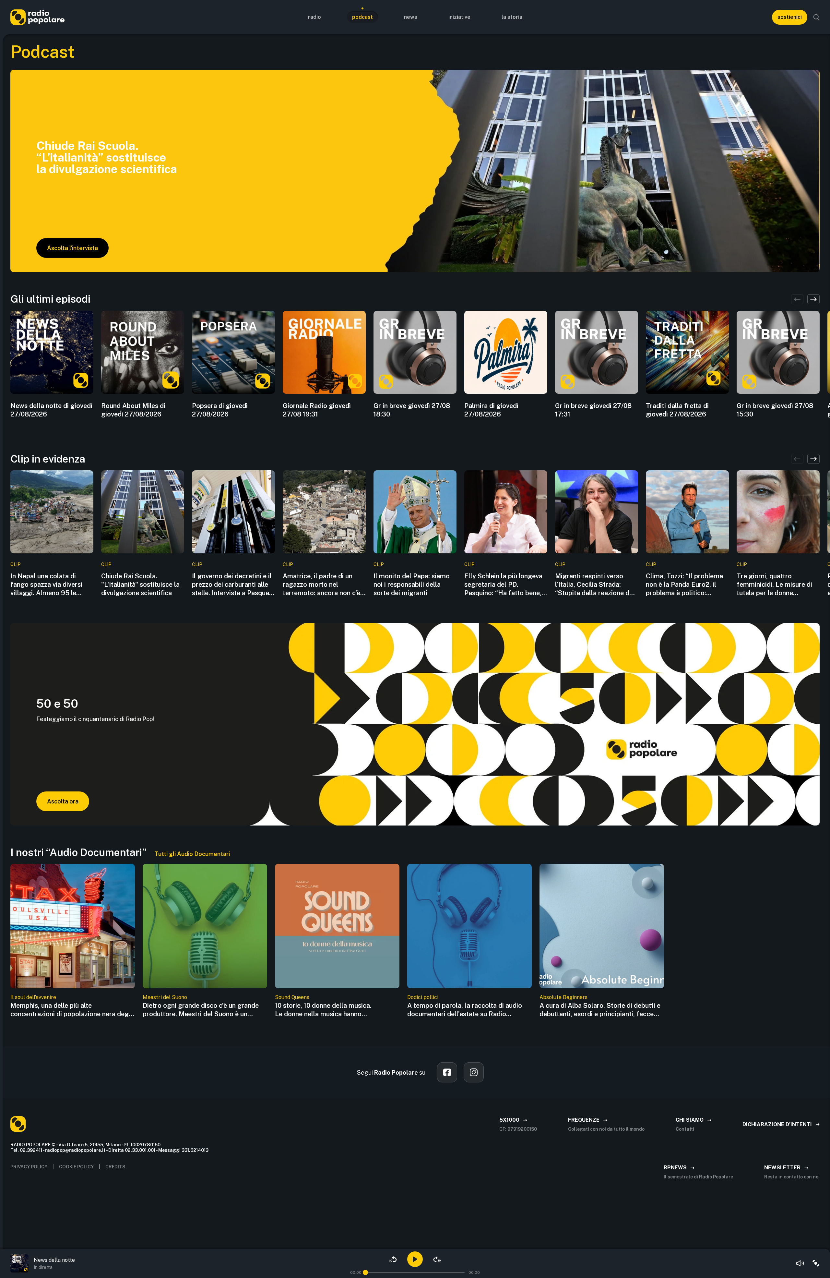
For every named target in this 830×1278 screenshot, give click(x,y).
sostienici (789, 17)
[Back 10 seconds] (393, 1259)
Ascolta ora (62, 801)
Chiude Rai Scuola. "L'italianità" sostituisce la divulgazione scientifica (140, 584)
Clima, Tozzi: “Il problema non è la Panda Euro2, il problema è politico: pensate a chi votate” (684, 584)
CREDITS (115, 1166)
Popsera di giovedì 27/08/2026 (220, 410)
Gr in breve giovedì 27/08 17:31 (593, 410)
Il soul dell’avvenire (33, 997)
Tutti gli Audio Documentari (192, 853)
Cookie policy (76, 1166)
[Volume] (800, 1263)
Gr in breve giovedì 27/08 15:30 (775, 410)
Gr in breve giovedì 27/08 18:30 (412, 410)
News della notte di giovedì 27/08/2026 (51, 410)
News (410, 17)
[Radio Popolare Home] (37, 17)
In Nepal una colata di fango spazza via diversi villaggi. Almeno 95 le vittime (46, 584)
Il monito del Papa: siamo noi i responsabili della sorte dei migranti (412, 584)
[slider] (365, 1272)
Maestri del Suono (165, 997)
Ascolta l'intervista (72, 248)
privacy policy (28, 1166)
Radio (314, 17)
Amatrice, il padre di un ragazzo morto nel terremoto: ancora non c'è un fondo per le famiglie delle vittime (321, 584)
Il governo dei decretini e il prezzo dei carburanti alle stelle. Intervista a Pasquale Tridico (233, 584)
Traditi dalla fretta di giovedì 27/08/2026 (677, 410)
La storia (512, 17)
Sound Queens (292, 997)
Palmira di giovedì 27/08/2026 (491, 410)
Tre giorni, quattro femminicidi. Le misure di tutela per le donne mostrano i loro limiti (774, 584)
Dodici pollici (422, 997)
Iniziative (459, 17)
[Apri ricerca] (816, 17)
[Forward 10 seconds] (437, 1259)
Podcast (362, 17)
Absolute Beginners (563, 997)
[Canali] (816, 1263)
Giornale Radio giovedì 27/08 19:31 (317, 410)
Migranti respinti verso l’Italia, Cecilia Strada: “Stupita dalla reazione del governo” (595, 584)
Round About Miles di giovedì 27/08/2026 (133, 410)
